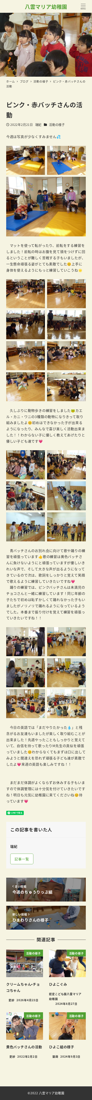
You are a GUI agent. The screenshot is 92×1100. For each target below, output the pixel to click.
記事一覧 (22, 858)
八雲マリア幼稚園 (46, 6)
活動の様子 (57, 124)
